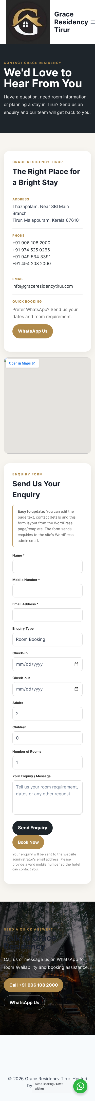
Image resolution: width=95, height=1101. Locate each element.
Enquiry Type (23, 628)
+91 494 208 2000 (31, 263)
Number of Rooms (26, 751)
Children (19, 727)
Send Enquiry (32, 827)
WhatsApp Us (33, 331)
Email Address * (25, 604)
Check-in (20, 653)
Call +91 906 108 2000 (33, 985)
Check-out (21, 678)
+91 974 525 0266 (31, 249)
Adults (17, 703)
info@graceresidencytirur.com (42, 286)
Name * (18, 555)
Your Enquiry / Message (31, 776)
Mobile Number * (26, 580)
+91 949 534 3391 (31, 256)
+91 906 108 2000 (31, 242)
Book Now (28, 842)
